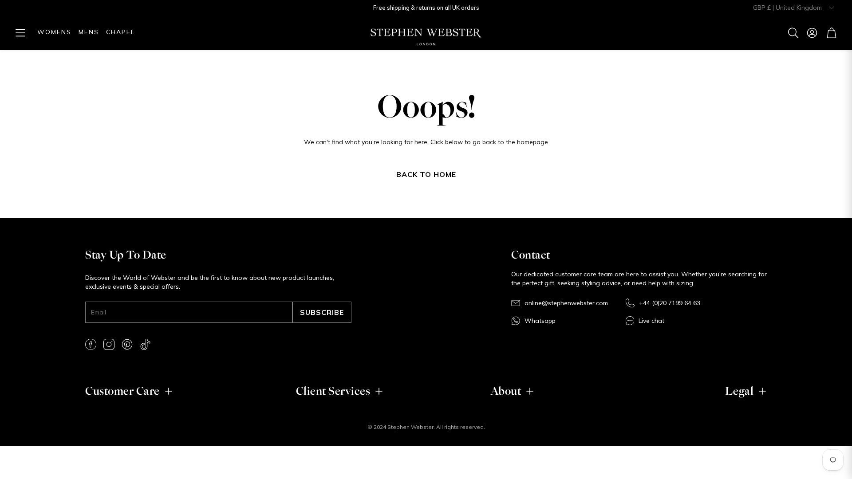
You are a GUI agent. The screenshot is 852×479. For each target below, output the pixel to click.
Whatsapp (540, 321)
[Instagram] (108, 344)
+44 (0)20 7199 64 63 (669, 303)
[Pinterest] (127, 344)
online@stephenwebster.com (566, 303)
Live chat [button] (651, 321)
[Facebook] (90, 344)
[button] (20, 32)
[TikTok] (145, 344)
